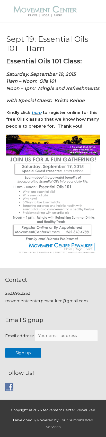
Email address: (20, 335)
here (36, 112)
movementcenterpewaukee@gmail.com (46, 300)
